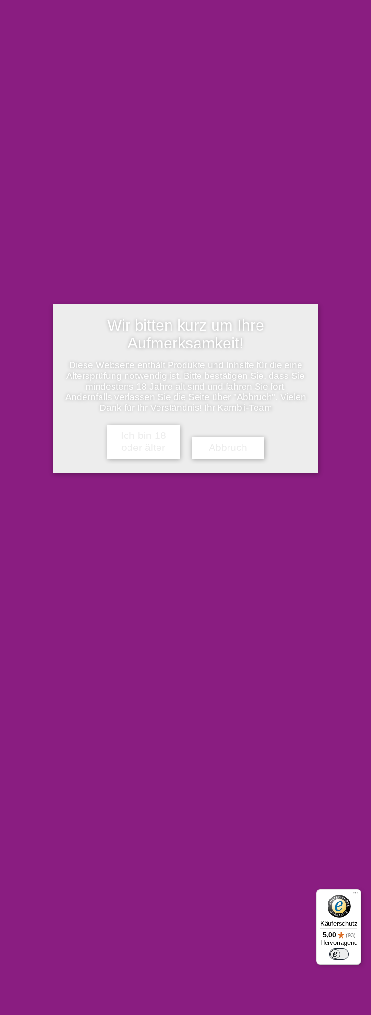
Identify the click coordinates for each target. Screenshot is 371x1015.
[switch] (339, 954)
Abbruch (228, 447)
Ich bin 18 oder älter (143, 441)
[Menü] (355, 895)
